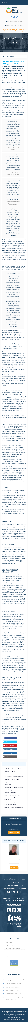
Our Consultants (14, 861)
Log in (22, 1019)
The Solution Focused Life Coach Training (13, 787)
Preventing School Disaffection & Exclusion (13, 776)
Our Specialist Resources (14, 863)
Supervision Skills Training (10, 792)
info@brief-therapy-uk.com (14, 21)
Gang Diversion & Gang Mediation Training (13, 802)
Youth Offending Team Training (11, 790)
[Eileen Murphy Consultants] (3, 56)
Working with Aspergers (9, 771)
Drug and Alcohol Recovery (10, 782)
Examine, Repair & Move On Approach (12, 392)
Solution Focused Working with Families (13, 768)
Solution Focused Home (11, 945)
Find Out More (14, 867)
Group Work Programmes (10, 804)
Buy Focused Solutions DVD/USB (13, 948)
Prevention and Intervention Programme (13, 774)
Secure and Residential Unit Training (12, 795)
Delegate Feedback (10, 954)
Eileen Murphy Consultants (14, 10)
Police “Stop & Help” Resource (12, 990)
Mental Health (7, 784)
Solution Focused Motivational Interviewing (13, 807)
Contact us (8, 956)
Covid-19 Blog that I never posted (13, 987)
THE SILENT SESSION (10, 570)
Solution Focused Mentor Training (11, 779)
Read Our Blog (9, 942)
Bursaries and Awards (10, 951)
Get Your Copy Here (14, 832)
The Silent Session (8, 810)
